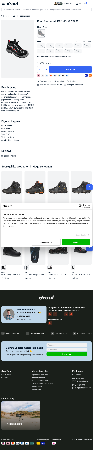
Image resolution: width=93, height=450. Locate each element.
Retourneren (36, 389)
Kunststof (10, 131)
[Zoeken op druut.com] (46, 9)
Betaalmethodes (38, 378)
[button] (17, 49)
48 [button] (78, 51)
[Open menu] (3, 3)
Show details (81, 235)
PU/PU (8, 134)
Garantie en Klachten (40, 381)
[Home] (12, 3)
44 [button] (41, 51)
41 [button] (68, 46)
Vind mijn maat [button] (84, 41)
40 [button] (59, 46)
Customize (44, 242)
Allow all (75, 242)
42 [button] (78, 46)
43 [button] (87, 46)
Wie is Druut (6, 375)
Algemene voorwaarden (41, 375)
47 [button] (68, 51)
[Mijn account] (78, 3)
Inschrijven (66, 354)
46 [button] (59, 51)
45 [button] (50, 51)
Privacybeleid (37, 386)
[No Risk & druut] (20, 429)
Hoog (9, 125)
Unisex (16, 140)
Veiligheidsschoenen (21, 16)
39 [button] (50, 46)
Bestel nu (70, 69)
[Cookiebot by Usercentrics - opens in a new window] (80, 206)
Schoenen (5, 16)
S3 (12, 128)
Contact (4, 378)
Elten (40, 21)
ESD (12, 137)
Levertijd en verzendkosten (42, 383)
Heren (10, 140)
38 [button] (41, 46)
